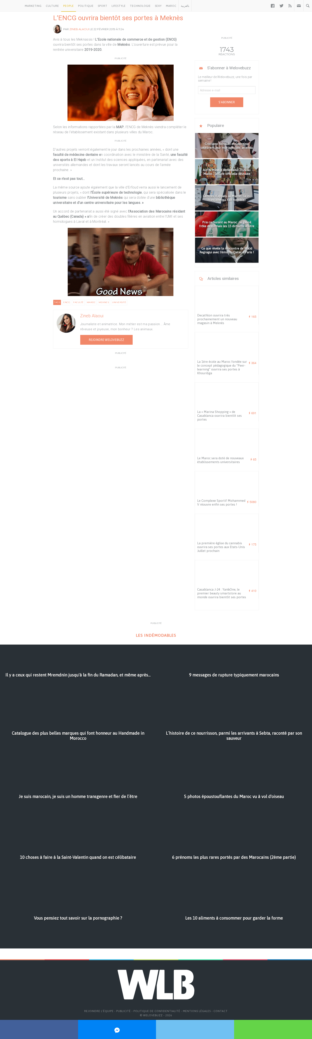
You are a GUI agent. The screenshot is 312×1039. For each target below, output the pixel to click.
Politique (86, 5)
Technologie (140, 5)
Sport (102, 5)
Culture (52, 5)
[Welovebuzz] (11, 6)
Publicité (123, 1011)
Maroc (171, 5)
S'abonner (227, 102)
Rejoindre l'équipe (99, 1011)
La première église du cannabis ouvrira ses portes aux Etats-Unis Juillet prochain (221, 547)
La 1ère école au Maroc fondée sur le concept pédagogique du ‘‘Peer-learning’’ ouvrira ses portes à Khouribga (222, 367)
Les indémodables (156, 635)
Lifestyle (119, 5)
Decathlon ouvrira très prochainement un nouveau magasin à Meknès (217, 319)
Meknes (104, 302)
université (119, 302)
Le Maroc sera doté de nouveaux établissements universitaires (220, 460)
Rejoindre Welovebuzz (106, 340)
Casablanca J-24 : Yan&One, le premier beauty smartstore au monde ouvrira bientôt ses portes (221, 593)
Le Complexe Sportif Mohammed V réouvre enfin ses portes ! (221, 502)
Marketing (33, 5)
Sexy (158, 5)
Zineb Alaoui (79, 29)
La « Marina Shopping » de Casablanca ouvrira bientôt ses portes (219, 415)
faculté (78, 302)
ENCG (66, 302)
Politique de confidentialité (157, 1011)
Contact (221, 1011)
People (68, 5)
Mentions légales (197, 1011)
